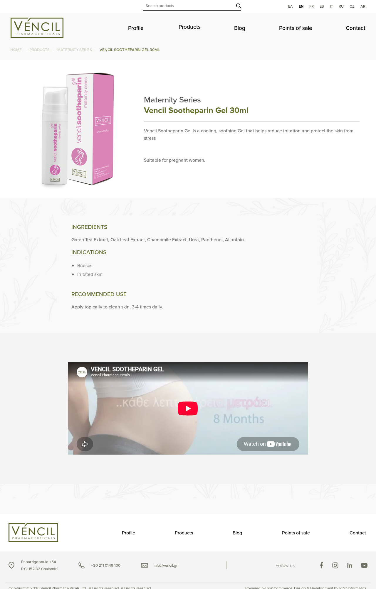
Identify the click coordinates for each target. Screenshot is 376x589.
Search (238, 5)
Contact (355, 28)
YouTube (364, 565)
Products (190, 27)
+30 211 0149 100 (105, 565)
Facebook (321, 565)
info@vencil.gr (166, 565)
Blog (239, 28)
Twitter (335, 565)
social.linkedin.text (349, 565)
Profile (136, 28)
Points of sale (295, 28)
